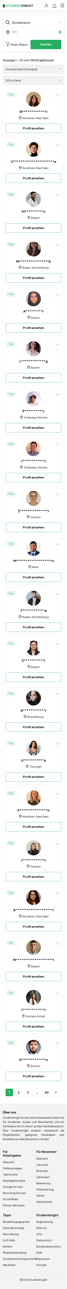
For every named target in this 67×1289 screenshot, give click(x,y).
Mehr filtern (19, 44)
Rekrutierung (11, 1234)
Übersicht (9, 1162)
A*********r (33, 311)
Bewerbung (43, 1183)
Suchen (46, 44)
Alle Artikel (9, 1265)
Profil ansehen (33, 128)
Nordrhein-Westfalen (36, 118)
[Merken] (57, 95)
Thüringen (35, 766)
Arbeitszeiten (44, 1201)
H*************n (33, 1059)
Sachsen (35, 517)
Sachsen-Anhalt (35, 1016)
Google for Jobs (13, 1186)
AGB (39, 1252)
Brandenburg (35, 716)
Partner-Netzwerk (14, 1205)
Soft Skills (9, 1240)
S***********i (33, 660)
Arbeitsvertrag (45, 1189)
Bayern (35, 217)
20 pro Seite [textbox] (13, 80)
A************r (33, 710)
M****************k (33, 261)
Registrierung (44, 1221)
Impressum (43, 1258)
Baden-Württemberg (35, 267)
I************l (33, 1010)
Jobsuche (42, 1164)
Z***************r (33, 511)
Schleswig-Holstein (35, 417)
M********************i (33, 960)
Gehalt (40, 1195)
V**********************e (33, 161)
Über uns (41, 1228)
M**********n (33, 211)
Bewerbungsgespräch (16, 1221)
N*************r (33, 111)
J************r (33, 461)
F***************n (33, 810)
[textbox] (31, 22)
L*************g (33, 361)
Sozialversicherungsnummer (20, 1258)
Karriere (7, 1246)
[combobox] (33, 22)
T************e (33, 610)
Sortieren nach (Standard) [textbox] (21, 69)
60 (47, 1092)
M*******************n (33, 561)
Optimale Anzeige (13, 1228)
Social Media (10, 1199)
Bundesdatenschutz (48, 1246)
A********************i (33, 910)
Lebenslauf (43, 1177)
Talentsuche (10, 1174)
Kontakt (41, 1265)
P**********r (33, 411)
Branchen (42, 1170)
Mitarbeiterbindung (14, 1252)
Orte (39, 1234)
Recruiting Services (14, 1193)
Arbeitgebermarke (14, 1180)
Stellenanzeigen (12, 1168)
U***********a (33, 760)
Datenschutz (44, 1240)
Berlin (35, 567)
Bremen (35, 1066)
